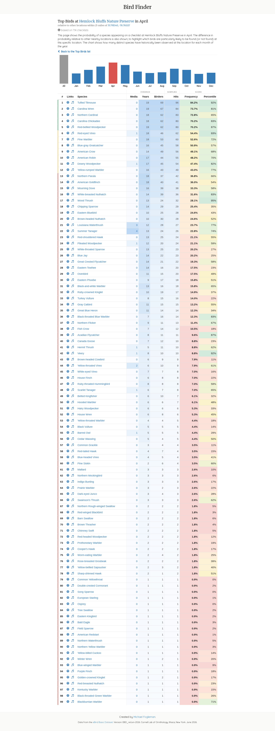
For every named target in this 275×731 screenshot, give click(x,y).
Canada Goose (86, 341)
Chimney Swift (85, 530)
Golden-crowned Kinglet (91, 677)
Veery (80, 353)
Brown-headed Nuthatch (91, 218)
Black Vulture (85, 426)
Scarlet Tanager (86, 390)
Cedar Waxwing (86, 439)
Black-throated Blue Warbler (93, 316)
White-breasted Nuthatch (91, 194)
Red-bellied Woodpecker (91, 127)
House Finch (84, 377)
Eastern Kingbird (87, 616)
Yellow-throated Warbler (91, 420)
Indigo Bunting (85, 481)
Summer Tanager (87, 231)
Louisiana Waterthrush (90, 225)
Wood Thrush (85, 200)
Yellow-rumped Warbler (90, 170)
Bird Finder (137, 7)
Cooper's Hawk (86, 549)
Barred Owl (83, 432)
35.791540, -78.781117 (119, 25)
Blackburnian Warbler (89, 701)
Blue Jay (82, 255)
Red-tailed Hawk (86, 451)
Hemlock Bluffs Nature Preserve (106, 21)
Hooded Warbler (86, 402)
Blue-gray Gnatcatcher (90, 145)
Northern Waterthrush (89, 640)
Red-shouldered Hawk (90, 237)
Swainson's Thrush (88, 500)
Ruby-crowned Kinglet (90, 292)
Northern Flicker (86, 322)
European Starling (87, 597)
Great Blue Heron (87, 310)
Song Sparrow (85, 591)
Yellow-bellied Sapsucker (91, 567)
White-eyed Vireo (87, 371)
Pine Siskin (83, 463)
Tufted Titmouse (86, 102)
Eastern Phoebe (86, 280)
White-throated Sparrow (91, 249)
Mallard (81, 469)
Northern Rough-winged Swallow (96, 506)
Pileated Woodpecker (89, 243)
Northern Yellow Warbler (91, 646)
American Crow (86, 151)
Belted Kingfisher (87, 396)
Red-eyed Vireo (86, 133)
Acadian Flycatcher (88, 335)
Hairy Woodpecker (88, 408)
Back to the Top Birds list (75, 51)
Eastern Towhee (86, 267)
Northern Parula (86, 176)
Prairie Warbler (86, 487)
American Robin (86, 157)
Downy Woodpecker (89, 163)
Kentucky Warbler (87, 689)
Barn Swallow (85, 518)
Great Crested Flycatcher (91, 261)
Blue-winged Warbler (89, 665)
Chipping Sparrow (87, 206)
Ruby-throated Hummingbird (93, 384)
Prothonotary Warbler (89, 542)
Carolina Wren (85, 108)
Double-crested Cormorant (92, 585)
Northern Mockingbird (89, 475)
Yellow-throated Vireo (89, 365)
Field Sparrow (85, 628)
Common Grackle (87, 445)
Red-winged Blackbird (90, 512)
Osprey (81, 604)
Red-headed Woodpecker (92, 536)
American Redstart (88, 634)
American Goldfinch (88, 182)
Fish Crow (83, 328)
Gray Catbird (84, 304)
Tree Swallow (85, 610)
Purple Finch (84, 671)
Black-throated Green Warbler (94, 695)
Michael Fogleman (144, 717)
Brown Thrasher (86, 524)
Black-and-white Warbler (91, 286)
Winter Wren (84, 659)
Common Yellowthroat (90, 579)
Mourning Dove (86, 188)
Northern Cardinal (87, 115)
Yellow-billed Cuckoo (89, 653)
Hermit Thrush (85, 347)
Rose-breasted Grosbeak (91, 561)
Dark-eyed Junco (87, 493)
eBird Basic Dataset (103, 722)
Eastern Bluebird (87, 212)
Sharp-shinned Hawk (89, 573)
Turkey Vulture (85, 298)
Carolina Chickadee (88, 121)
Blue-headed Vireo (88, 457)
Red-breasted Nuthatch (90, 683)
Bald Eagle (83, 622)
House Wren (84, 414)
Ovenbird (82, 273)
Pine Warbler (84, 139)
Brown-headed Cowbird (90, 359)
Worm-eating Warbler (89, 555)
